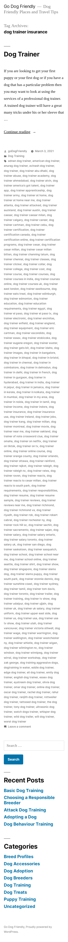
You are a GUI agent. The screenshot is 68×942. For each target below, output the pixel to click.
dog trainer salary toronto (20, 539)
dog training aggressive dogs (39, 662)
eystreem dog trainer (27, 682)
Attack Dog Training (25, 809)
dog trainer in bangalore (39, 352)
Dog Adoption (18, 870)
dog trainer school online (25, 559)
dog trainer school (15, 554)
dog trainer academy (35, 175)
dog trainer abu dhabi (33, 170)
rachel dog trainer (38, 692)
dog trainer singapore (18, 569)
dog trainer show (47, 564)
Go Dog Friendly (19, 6)
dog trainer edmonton (18, 298)
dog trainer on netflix (27, 441)
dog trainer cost (34, 269)
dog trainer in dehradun (35, 367)
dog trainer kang (14, 421)
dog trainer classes (37, 259)
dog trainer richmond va (19, 510)
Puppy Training (20, 899)
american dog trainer (45, 161)
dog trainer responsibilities (40, 490)
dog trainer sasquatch (42, 549)
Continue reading (20, 131)
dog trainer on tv (27, 446)
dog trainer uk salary (31, 608)
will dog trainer (44, 716)
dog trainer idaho (41, 348)
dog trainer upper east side (32, 613)
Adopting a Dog (20, 816)
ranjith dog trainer (31, 697)
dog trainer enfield (16, 323)
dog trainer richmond (40, 505)
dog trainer (11, 170)
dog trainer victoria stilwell (36, 628)
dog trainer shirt (24, 564)
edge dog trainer (14, 672)
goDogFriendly (17, 151)
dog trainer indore (35, 406)
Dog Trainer (21, 54)
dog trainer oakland (37, 431)
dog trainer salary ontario (38, 534)
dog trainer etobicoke (36, 338)
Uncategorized (19, 906)
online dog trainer (48, 687)
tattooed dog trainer (33, 702)
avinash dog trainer (41, 165)
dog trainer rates (38, 470)
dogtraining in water (17, 667)
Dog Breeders (18, 877)
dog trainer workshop (26, 657)
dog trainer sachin (40, 525)
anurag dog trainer (16, 165)
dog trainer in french (37, 372)
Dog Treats (15, 892)
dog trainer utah (25, 623)
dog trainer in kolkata (30, 392)
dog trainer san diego (31, 544)
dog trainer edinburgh (41, 293)
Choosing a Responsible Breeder (29, 800)
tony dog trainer (24, 707)
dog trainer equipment (18, 328)
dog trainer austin (28, 210)
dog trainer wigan (45, 643)
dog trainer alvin (40, 180)
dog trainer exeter (45, 343)
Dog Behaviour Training (28, 824)
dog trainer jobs (45, 416)
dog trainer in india (32, 382)
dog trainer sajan (41, 529)
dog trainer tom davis (41, 589)
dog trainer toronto (16, 593)
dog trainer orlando (45, 456)
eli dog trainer (36, 672)
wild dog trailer (23, 716)
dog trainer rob (23, 515)
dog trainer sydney (46, 583)
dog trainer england (42, 323)
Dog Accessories (22, 863)
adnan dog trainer (19, 161)
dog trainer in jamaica (30, 387)
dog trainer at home (34, 195)
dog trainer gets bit (16, 348)
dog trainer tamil (14, 589)
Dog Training (16, 156)
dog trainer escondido (30, 333)
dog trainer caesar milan (29, 215)
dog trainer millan (38, 421)
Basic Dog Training (23, 790)
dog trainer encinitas (41, 318)
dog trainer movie (37, 426)
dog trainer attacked (27, 205)
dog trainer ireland (22, 416)
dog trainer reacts (33, 475)
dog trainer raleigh (40, 466)
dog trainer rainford (42, 461)
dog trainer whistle (20, 643)
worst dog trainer (15, 721)
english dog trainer (26, 677)
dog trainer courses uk (27, 284)
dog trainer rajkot (15, 466)
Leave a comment (19, 726)
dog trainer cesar (29, 244)
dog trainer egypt (34, 308)
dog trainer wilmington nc (20, 647)
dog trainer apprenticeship (27, 190)
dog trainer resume (16, 495)
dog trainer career (35, 220)
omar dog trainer (24, 687)
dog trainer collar (34, 264)
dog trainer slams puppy (26, 574)
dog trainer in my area (33, 397)
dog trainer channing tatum (30, 254)
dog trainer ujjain (35, 603)
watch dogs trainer (26, 711)
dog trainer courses (35, 274)
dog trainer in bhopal (17, 357)
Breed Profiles (18, 856)
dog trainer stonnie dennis (36, 579)
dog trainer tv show (37, 598)
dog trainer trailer (41, 593)
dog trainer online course (29, 451)
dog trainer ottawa (16, 461)
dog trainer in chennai (18, 362)
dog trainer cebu (36, 224)
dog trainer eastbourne (35, 288)
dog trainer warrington (36, 633)
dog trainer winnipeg (29, 652)
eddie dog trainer (42, 667)
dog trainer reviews (27, 500)
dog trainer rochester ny (29, 520)
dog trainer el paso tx (37, 313)
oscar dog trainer (15, 692)
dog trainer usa (27, 618)
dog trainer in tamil (37, 402)
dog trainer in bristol (45, 357)
